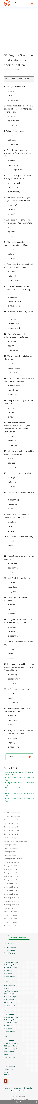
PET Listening (9, 1014)
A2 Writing (8, 1002)
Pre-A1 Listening (10, 947)
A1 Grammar (9, 970)
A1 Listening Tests (11, 962)
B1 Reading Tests (10, 1020)
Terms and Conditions (19, 1091)
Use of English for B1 (11, 890)
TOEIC (6, 1075)
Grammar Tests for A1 (11, 820)
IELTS (6, 1072)
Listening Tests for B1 (11, 852)
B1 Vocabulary (9, 1031)
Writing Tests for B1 (10, 919)
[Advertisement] (19, 27)
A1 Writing (8, 973)
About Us (8, 1088)
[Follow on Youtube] (5, 1081)
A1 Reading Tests (10, 965)
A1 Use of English (10, 968)
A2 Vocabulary (9, 1005)
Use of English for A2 (11, 887)
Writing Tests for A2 (10, 915)
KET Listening (9, 985)
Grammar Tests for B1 (11, 827)
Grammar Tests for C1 (11, 834)
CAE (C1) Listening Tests (12, 813)
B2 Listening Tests (11, 1043)
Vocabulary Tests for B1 (12, 905)
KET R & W (8, 988)
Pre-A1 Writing (9, 953)
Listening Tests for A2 (11, 848)
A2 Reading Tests (10, 994)
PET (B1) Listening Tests (12, 862)
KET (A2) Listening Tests (12, 837)
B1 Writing (8, 1028)
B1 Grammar (9, 1025)
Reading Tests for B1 (11, 873)
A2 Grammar (9, 999)
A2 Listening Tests (11, 991)
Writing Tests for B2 (10, 922)
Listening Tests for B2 (11, 855)
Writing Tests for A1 (10, 912)
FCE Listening (9, 1040)
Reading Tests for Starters (12, 880)
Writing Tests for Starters (12, 926)
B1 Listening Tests (11, 1017)
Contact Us (18, 1088)
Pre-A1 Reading (10, 950)
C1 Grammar (9, 1069)
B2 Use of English (10, 1049)
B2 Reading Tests (10, 1046)
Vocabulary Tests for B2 (12, 908)
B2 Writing (8, 1054)
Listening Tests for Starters (13, 859)
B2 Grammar (9, 1052)
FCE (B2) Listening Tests (12, 816)
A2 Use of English (10, 997)
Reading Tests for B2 (11, 876)
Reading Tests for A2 (11, 869)
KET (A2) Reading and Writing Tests (15, 841)
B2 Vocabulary (9, 1057)
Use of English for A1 (11, 883)
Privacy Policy (28, 1088)
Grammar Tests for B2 (11, 70)
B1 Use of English (10, 1023)
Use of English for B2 (11, 894)
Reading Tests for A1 (11, 866)
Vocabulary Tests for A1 (12, 898)
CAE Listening (9, 1066)
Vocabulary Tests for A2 (12, 901)
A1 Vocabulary (9, 976)
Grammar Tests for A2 (11, 823)
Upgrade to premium (19, 937)
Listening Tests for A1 (11, 845)
